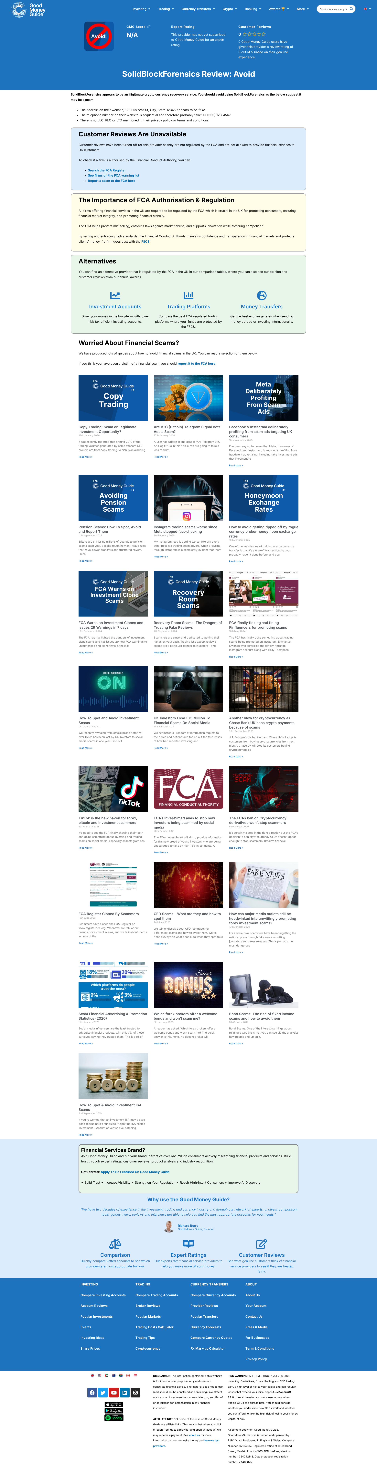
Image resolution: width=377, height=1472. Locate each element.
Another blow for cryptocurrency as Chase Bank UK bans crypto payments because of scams (262, 722)
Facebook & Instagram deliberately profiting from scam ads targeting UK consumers (260, 431)
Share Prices (90, 1348)
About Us (252, 1295)
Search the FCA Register (107, 170)
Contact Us (254, 1316)
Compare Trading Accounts (156, 1295)
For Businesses (257, 1338)
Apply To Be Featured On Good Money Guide (135, 1172)
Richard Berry (188, 1226)
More (301, 9)
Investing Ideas (92, 1338)
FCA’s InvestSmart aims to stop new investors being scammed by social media (184, 822)
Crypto (228, 9)
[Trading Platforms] (188, 295)
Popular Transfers (204, 1316)
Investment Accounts (115, 306)
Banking (251, 9)
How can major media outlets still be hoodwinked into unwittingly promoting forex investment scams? (262, 918)
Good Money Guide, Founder (196, 1229)
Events (86, 1327)
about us (194, 1435)
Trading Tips (145, 1338)
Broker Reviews (147, 1306)
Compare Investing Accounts (103, 1295)
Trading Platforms (188, 306)
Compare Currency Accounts (213, 1295)
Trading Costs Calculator (154, 1327)
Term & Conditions (259, 1348)
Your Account (255, 1306)
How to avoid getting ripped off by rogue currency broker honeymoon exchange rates (263, 531)
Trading (164, 9)
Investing (139, 9)
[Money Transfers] (262, 295)
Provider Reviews (204, 1306)
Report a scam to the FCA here (111, 181)
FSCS (145, 241)
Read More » (86, 456)
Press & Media (256, 1327)
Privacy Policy (256, 1359)
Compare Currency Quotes (211, 1338)
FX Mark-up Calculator (207, 1348)
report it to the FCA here (196, 363)
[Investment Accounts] (115, 295)
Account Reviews (94, 1306)
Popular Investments (97, 1316)
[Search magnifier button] (351, 9)
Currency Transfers (196, 9)
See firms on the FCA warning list (113, 175)
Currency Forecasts (205, 1327)
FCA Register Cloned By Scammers (109, 914)
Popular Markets (148, 1316)
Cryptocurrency (147, 1348)
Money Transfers (262, 306)
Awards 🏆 (277, 9)
